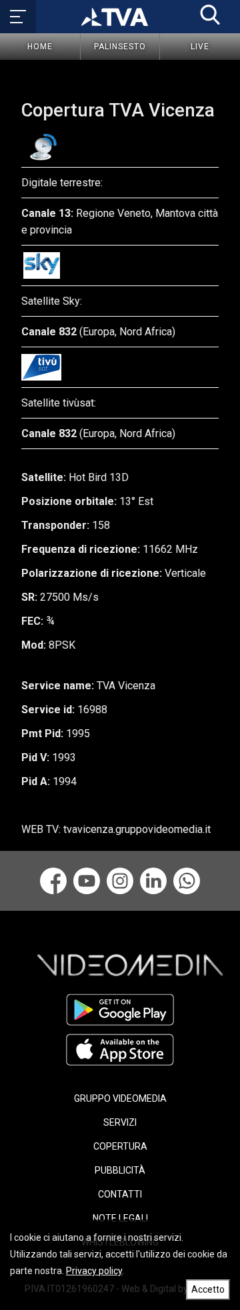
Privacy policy (94, 1270)
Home (40, 46)
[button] (210, 15)
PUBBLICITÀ (120, 1170)
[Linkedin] (153, 881)
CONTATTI (120, 1194)
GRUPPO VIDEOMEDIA (120, 1098)
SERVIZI (120, 1122)
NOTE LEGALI (120, 1218)
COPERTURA (120, 1146)
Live (200, 46)
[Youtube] (86, 881)
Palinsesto (120, 46)
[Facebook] (53, 881)
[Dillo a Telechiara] (186, 881)
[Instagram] (120, 881)
